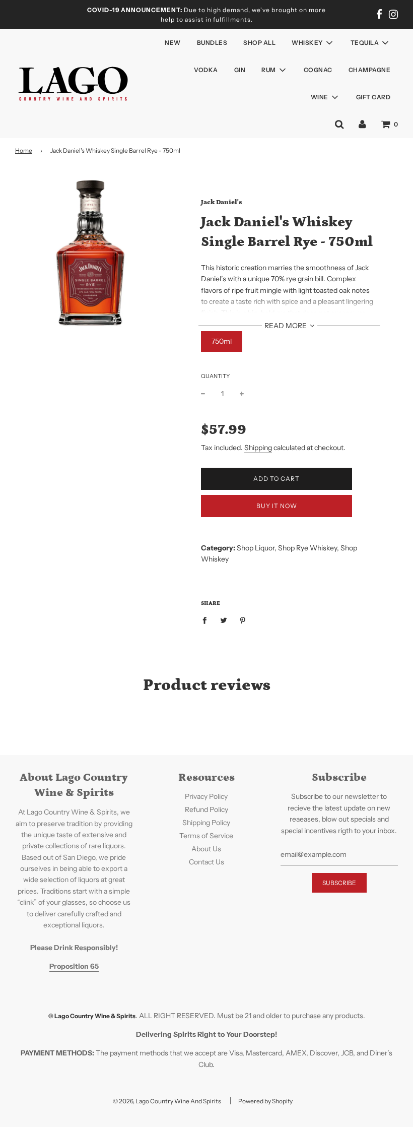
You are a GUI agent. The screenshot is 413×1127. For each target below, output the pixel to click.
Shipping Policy (206, 822)
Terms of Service (206, 835)
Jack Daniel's (221, 202)
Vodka (206, 70)
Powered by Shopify (265, 1101)
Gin (240, 70)
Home (23, 150)
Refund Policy (206, 809)
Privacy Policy (206, 796)
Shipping (258, 447)
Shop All (259, 42)
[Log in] (362, 124)
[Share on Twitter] (224, 619)
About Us (206, 848)
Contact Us (206, 861)
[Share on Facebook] (207, 619)
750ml (222, 341)
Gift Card (373, 97)
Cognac (318, 70)
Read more (286, 325)
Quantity (215, 376)
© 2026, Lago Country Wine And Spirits (167, 1101)
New (173, 42)
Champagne (370, 70)
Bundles (212, 42)
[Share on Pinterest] (243, 619)
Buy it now (276, 506)
